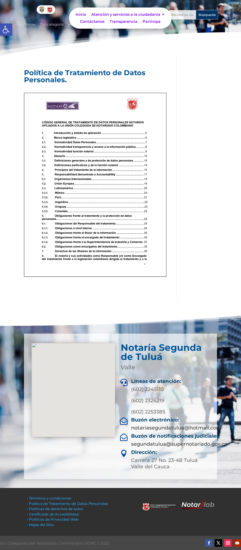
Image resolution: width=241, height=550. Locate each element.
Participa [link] (152, 22)
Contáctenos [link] (92, 22)
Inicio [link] (81, 15)
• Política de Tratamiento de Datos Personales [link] (67, 503)
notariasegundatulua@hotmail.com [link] (176, 428)
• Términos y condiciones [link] (49, 498)
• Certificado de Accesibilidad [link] (53, 514)
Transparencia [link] (123, 22)
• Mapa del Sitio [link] (41, 525)
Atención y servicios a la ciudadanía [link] (125, 15)
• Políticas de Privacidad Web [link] (53, 519)
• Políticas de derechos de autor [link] (55, 509)
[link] (6, 29)
